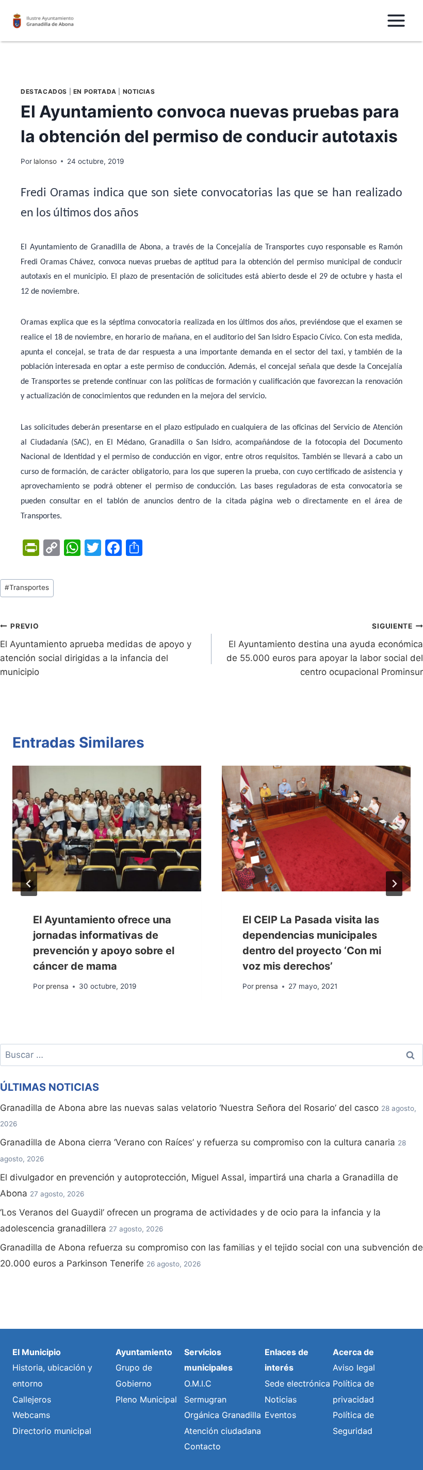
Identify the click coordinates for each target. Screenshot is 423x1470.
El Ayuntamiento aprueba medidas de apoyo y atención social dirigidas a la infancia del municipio (95, 649)
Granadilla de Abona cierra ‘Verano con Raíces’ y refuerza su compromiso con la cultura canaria (197, 1142)
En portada (95, 91)
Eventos (280, 1415)
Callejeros (31, 1399)
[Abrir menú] (396, 20)
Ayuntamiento (144, 1352)
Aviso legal (354, 1367)
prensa (57, 986)
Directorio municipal (51, 1431)
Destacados (44, 91)
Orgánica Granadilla (222, 1415)
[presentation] (106, 828)
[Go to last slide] (29, 883)
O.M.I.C (198, 1383)
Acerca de (353, 1352)
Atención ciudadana (222, 1431)
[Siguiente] (394, 883)
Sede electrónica (297, 1383)
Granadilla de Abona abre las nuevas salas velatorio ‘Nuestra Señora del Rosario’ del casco (189, 1108)
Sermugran (205, 1399)
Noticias (139, 91)
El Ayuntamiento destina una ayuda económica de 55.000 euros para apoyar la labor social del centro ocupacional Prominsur (324, 649)
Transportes (27, 587)
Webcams (31, 1415)
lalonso (45, 161)
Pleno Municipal (146, 1399)
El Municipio (36, 1352)
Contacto (202, 1446)
